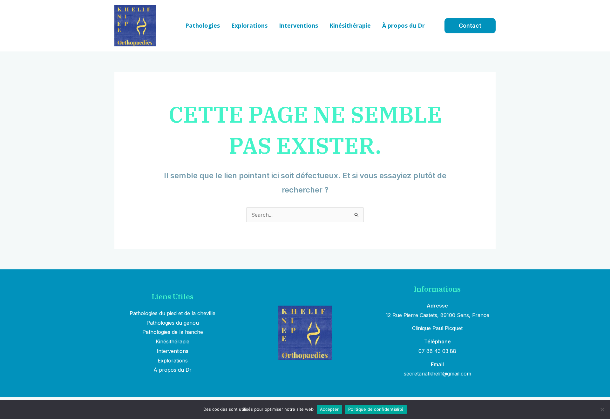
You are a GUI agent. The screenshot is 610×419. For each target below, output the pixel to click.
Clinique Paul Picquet (437, 328)
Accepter (329, 409)
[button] (470, 25)
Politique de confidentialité (375, 409)
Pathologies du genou (172, 323)
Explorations (173, 360)
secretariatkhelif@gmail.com (437, 373)
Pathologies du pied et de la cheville (172, 313)
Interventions (172, 351)
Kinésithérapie (172, 341)
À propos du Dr (172, 370)
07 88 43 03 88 (437, 351)
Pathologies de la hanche (172, 332)
